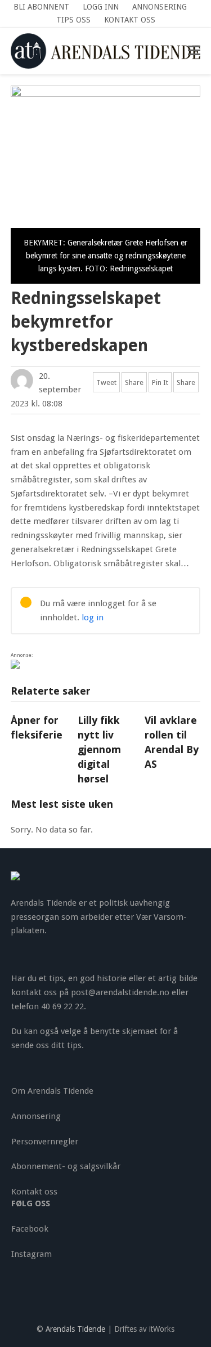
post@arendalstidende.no (120, 992)
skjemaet (140, 1031)
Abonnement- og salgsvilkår (65, 1166)
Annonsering (36, 1116)
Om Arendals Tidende (52, 1091)
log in (93, 617)
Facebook (29, 1229)
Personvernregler (44, 1141)
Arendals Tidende (75, 1328)
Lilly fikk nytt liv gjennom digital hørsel (99, 749)
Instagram (31, 1254)
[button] (194, 50)
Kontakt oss (34, 1192)
